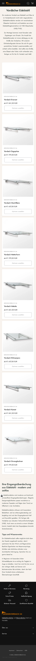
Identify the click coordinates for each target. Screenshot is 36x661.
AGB (26, 650)
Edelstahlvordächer (7, 618)
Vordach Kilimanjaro (12, 358)
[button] (3, 3)
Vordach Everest (10, 99)
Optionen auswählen (18, 108)
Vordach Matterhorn (12, 254)
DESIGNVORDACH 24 (20, 655)
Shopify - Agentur (5, 657)
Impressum (11, 650)
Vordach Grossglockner (13, 461)
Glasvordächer (20, 618)
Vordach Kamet (10, 409)
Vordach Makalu (10, 306)
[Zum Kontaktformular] (28, 3)
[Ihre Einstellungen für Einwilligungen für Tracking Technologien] (1, 495)
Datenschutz (19, 650)
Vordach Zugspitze (11, 151)
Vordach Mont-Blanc (12, 203)
